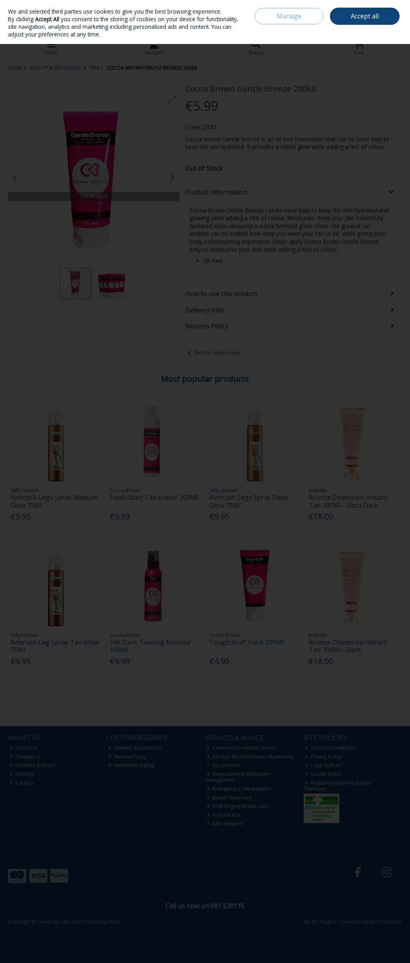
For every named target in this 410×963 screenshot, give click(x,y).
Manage (289, 16)
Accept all (365, 16)
